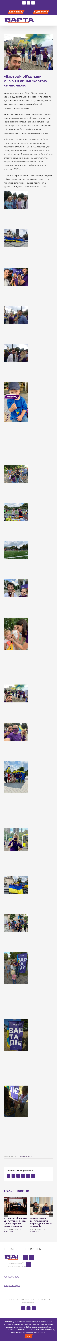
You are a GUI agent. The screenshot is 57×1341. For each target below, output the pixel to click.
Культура (23, 1156)
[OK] (53, 1329)
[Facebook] (25, 1257)
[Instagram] (31, 1257)
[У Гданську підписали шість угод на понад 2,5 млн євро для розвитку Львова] (15, 1206)
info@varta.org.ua (12, 1285)
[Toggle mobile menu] (52, 20)
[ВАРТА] (11, 1257)
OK (28, 1336)
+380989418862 (11, 1277)
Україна (31, 1156)
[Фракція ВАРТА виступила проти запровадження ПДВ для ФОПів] (41, 1206)
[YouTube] (28, 1264)
